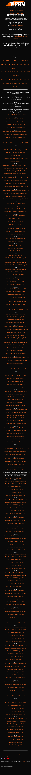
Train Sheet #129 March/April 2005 (15, 350)
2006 (25, 72)
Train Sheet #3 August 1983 (16, 739)
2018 (4, 83)
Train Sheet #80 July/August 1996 (15, 505)
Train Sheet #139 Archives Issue (15, 319)
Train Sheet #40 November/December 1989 (15, 627)
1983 (3, 60)
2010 (2, 79)
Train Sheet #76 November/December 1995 (15, 517)
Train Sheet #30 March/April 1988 (15, 656)
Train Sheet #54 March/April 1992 (15, 583)
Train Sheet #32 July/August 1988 (15, 651)
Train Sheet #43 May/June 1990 (15, 617)
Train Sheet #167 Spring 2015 (15, 241)
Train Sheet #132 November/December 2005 (15, 342)
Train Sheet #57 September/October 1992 (15, 575)
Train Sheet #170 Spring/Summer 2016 (15, 231)
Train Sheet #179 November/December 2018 (15, 211)
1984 (7, 60)
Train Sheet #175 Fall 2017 (15, 224)
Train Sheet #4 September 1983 (15, 736)
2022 (19, 83)
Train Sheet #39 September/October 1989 (15, 630)
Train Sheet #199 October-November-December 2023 (15, 131)
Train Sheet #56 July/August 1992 (15, 578)
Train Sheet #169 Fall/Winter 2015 (15, 234)
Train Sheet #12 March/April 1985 (15, 711)
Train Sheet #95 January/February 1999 (15, 454)
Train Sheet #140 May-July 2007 (15, 317)
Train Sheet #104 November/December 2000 (15, 427)
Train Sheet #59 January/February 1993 (15, 568)
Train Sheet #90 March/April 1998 (15, 470)
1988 (22, 60)
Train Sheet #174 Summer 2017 (16, 221)
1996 (25, 64)
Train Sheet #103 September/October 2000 (15, 430)
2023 (23, 83)
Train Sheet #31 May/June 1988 (15, 653)
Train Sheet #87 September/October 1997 (15, 484)
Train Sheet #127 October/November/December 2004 (15, 357)
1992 (9, 64)
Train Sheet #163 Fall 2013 (15, 255)
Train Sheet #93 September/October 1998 (15, 461)
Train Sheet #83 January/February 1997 (15, 495)
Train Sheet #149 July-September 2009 (15, 291)
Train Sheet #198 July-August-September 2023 (15, 134)
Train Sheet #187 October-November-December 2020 (15, 178)
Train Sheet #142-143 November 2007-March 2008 (15, 309)
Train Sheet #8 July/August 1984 (15, 724)
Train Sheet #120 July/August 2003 (15, 378)
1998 (13, 68)
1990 (2, 64)
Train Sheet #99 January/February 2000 (15, 441)
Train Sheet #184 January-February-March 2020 (15, 186)
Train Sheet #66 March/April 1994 (15, 547)
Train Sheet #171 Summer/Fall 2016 (15, 228)
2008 (13, 75)
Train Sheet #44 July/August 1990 (15, 614)
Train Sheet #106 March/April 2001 (15, 420)
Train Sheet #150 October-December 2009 (15, 288)
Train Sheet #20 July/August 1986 (15, 687)
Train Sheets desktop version (15, 10)
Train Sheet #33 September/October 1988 (15, 648)
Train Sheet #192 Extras (15, 161)
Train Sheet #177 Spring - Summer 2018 (15, 206)
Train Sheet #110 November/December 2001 (15, 409)
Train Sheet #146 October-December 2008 (15, 301)
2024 (27, 83)
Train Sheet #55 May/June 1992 (15, 580)
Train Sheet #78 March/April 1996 (15, 510)
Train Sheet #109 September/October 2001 (15, 412)
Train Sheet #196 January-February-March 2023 (15, 142)
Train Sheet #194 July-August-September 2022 (15, 149)
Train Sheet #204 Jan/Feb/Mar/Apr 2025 (15, 114)
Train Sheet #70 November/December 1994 (15, 535)
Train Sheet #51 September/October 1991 (15, 593)
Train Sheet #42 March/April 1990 (15, 620)
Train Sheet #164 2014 (15, 251)
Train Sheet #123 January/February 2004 (15, 368)
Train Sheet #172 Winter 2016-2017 (16, 215)
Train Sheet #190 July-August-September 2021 (15, 168)
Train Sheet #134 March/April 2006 (15, 335)
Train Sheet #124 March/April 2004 (15, 366)
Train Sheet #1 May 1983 (15, 745)
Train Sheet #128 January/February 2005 (15, 353)
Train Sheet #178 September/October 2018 (15, 208)
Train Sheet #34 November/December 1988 (15, 645)
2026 (17, 87)
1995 (21, 64)
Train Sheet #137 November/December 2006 (15, 326)
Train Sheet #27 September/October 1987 (15, 666)
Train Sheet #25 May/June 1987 (15, 672)
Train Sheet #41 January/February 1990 (15, 622)
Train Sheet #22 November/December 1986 (15, 681)
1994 (17, 64)
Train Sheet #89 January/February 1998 (15, 478)
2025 (13, 87)
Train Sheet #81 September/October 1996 (15, 502)
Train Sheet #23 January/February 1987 (15, 677)
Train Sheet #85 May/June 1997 (15, 489)
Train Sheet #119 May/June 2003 (15, 381)
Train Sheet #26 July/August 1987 (15, 669)
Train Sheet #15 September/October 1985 (15, 702)
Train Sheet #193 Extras (15, 155)
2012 (9, 79)
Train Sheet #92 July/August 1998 (15, 464)
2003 (13, 72)
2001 (6, 72)
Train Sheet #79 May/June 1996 (15, 507)
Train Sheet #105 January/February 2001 (15, 423)
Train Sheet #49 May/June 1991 (15, 599)
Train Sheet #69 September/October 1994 (15, 538)
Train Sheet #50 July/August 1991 (15, 596)
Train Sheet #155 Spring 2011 (15, 272)
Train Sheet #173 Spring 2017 (15, 218)
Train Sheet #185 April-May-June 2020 (15, 183)
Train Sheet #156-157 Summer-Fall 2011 (15, 269)
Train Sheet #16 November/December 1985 (15, 700)
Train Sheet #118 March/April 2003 (15, 384)
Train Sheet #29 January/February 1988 (15, 659)
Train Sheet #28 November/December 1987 (15, 663)
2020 (11, 83)
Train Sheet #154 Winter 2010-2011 (15, 274)
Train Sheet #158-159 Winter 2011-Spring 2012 (16, 265)
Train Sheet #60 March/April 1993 (15, 565)
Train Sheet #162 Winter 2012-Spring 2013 (15, 258)
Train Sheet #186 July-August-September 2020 (15, 180)
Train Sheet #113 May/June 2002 (15, 399)
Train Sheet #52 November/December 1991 (15, 590)
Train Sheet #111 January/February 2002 (15, 405)
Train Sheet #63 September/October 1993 (15, 557)
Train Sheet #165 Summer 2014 (16, 248)
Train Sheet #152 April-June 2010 (15, 281)
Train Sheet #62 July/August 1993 (15, 559)
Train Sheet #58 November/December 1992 (15, 572)
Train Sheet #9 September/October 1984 (15, 721)
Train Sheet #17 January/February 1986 (15, 695)
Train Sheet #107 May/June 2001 (15, 418)
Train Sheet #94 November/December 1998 (15, 458)
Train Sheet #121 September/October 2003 (15, 375)
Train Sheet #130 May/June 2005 (15, 347)
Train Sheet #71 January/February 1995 (15, 531)
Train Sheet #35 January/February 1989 (15, 641)
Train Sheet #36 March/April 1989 (15, 638)
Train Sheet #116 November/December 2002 (15, 391)
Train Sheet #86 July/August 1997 (15, 486)
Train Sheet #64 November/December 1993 (15, 554)
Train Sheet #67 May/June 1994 (15, 544)
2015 (21, 79)
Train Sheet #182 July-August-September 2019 (15, 193)
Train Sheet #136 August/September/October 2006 (15, 329)
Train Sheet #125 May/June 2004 (15, 363)
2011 (6, 79)
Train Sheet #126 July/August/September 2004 (15, 360)
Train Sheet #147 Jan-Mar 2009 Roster (15, 297)
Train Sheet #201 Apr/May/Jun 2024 (15, 124)
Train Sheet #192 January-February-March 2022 (15, 158)
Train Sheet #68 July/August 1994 (15, 541)
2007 (28, 72)
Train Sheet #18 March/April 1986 (15, 693)
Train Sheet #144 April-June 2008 (15, 307)
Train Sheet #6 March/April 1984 (15, 729)
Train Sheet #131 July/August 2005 (15, 345)
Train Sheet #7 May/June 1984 (15, 726)
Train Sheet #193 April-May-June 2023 (15, 137)
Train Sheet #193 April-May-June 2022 (15, 152)
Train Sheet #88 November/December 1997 (15, 481)
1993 (13, 64)
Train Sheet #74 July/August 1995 (15, 523)
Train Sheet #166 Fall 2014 (15, 245)
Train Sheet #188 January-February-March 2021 (15, 173)
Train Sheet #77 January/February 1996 (15, 513)
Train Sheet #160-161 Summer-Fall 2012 (15, 262)
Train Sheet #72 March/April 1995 (15, 528)
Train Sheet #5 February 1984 (15, 732)
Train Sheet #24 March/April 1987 (15, 674)
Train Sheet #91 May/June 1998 (15, 467)
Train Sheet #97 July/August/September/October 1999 (15, 448)
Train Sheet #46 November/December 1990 (15, 608)
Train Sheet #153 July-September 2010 (15, 279)
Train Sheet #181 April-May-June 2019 (15, 196)
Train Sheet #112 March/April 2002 (15, 402)
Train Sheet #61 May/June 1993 (15, 562)
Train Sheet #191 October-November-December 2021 (15, 165)
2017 (28, 79)
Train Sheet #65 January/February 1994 (15, 550)
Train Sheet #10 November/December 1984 (15, 718)
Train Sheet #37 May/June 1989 (15, 635)
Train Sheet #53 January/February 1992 (15, 586)
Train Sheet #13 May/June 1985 (15, 708)
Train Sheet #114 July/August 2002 (15, 397)
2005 (21, 72)
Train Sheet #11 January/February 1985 (15, 714)
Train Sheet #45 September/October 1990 (15, 611)
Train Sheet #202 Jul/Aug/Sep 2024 (15, 121)
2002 (9, 72)
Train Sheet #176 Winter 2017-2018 (16, 203)
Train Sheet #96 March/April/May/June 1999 (15, 451)
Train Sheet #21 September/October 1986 (15, 684)
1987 (19, 60)
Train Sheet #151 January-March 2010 (15, 284)
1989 (26, 60)
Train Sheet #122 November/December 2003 (15, 373)
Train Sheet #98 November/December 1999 (15, 446)
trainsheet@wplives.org (17, 25)
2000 (2, 72)
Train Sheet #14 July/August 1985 (15, 705)
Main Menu (11, 13)
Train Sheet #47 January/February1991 (15, 604)
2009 (17, 75)
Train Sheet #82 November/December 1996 (15, 499)
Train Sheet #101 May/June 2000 (15, 436)
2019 (7, 83)
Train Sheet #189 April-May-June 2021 (15, 171)
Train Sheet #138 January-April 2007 (15, 322)
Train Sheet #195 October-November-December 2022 (15, 147)
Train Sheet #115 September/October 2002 (15, 394)
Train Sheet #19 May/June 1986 (15, 690)
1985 (11, 60)
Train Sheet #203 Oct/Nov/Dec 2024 (15, 119)
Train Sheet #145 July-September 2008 (15, 304)
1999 (17, 68)
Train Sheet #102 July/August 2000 (15, 433)
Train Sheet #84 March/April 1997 (15, 492)
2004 (17, 72)
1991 (6, 64)
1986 (15, 60)
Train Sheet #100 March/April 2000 (15, 439)
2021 (15, 83)
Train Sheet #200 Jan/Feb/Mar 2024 (16, 127)
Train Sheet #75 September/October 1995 (15, 520)
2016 (25, 79)
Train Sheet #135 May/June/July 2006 (15, 332)
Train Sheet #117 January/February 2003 (15, 387)
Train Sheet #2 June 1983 (15, 742)
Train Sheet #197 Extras (15, 140)
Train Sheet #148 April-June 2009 (15, 294)
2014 (17, 79)
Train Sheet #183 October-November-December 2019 (15, 190)
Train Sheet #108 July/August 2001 (15, 415)
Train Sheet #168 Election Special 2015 (15, 238)
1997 (28, 64)
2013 (13, 79)
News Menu (19, 13)
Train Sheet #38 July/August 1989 (15, 632)
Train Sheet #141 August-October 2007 (15, 314)
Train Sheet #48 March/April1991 (15, 601)
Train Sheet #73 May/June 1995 (15, 526)
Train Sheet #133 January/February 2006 (15, 338)
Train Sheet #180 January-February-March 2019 (15, 199)
